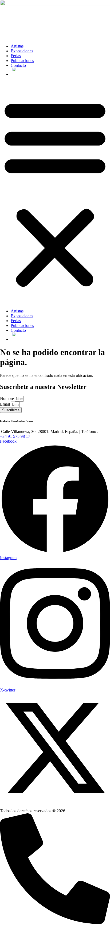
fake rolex (68, 394)
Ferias (16, 55)
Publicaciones (22, 60)
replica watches (30, 394)
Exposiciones (22, 51)
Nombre (7, 398)
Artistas (17, 46)
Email (5, 404)
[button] (55, 192)
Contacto (18, 65)
